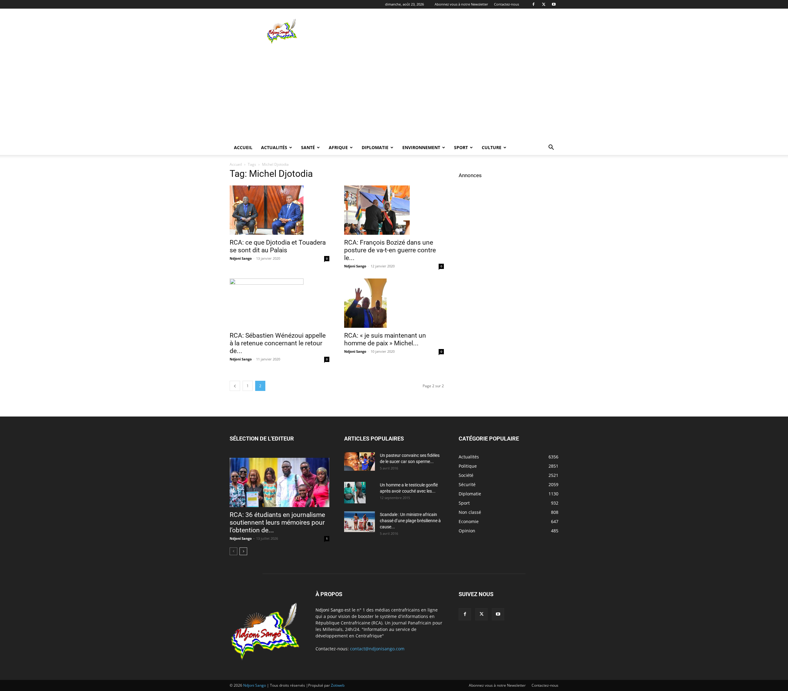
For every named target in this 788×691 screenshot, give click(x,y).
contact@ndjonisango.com (377, 649)
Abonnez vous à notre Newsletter (461, 4)
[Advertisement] (446, 31)
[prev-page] (235, 386)
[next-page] (243, 551)
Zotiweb (337, 685)
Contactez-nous (506, 4)
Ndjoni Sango (241, 258)
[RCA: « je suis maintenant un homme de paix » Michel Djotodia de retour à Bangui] (394, 303)
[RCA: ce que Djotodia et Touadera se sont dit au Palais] (279, 210)
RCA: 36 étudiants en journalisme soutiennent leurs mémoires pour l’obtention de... (277, 522)
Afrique (338, 147)
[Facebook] (533, 4)
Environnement (421, 147)
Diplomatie (375, 147)
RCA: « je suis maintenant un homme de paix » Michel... (385, 339)
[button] (551, 148)
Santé (308, 147)
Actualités (274, 147)
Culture (491, 147)
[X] (543, 4)
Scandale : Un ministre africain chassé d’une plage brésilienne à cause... (410, 520)
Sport (461, 147)
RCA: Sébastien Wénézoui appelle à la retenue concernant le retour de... (278, 343)
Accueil (243, 147)
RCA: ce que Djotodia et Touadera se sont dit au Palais (278, 246)
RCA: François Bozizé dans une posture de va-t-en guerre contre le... (390, 250)
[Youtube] (553, 4)
